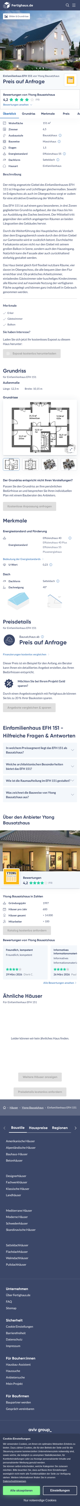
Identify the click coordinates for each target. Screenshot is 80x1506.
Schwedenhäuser (17, 1223)
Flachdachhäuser (17, 1251)
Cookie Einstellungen (19, 1326)
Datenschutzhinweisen (14, 1481)
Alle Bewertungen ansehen (58, 982)
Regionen (60, 1128)
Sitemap (11, 1308)
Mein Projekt (14, 1383)
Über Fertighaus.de (18, 1295)
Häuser (14, 1107)
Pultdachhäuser (16, 1264)
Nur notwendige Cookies (40, 1500)
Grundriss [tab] (28, 113)
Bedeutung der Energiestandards (22, 559)
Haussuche (13, 1371)
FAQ (9, 1301)
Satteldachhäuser (17, 1245)
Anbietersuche (15, 1377)
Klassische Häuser (17, 1188)
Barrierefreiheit (16, 1333)
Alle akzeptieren (21, 1490)
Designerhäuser (16, 1176)
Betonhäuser (14, 1160)
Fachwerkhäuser (16, 1182)
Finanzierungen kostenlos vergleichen (24, 654)
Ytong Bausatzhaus (33, 1107)
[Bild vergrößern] (71, 449)
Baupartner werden (18, 1402)
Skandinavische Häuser (21, 1229)
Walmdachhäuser (17, 1258)
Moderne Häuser (17, 1217)
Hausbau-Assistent (18, 1364)
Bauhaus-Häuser (17, 1154)
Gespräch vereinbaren (20, 1408)
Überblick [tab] (9, 113)
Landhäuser (13, 1195)
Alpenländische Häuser (21, 1147)
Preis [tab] (66, 113)
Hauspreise (38, 1128)
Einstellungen (60, 1490)
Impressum (13, 1346)
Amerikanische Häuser (20, 1141)
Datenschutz (14, 1339)
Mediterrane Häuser (19, 1210)
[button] (67, 5)
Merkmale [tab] (48, 113)
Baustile (18, 1127)
